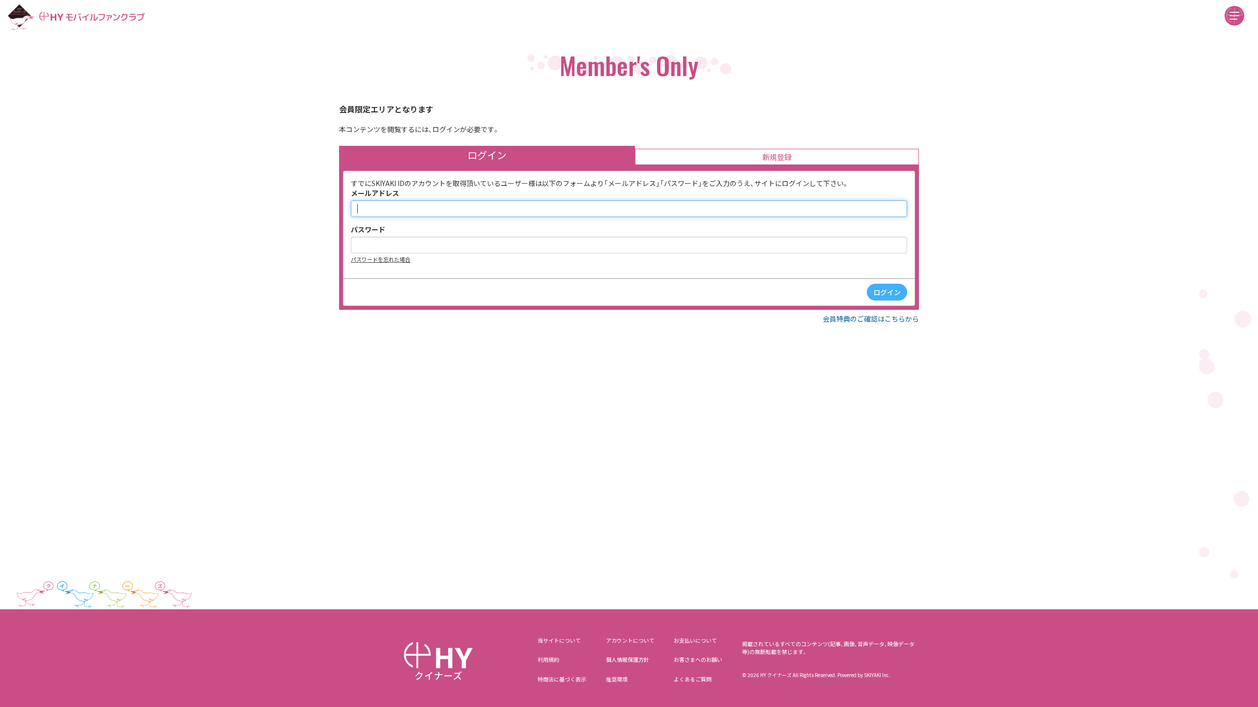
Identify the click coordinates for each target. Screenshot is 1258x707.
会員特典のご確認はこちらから (871, 319)
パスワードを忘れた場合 (380, 259)
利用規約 (548, 659)
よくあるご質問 (693, 679)
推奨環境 (617, 679)
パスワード (368, 229)
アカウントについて (630, 640)
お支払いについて (695, 640)
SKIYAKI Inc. (877, 675)
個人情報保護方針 (627, 659)
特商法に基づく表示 (562, 679)
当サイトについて (559, 640)
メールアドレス (375, 193)
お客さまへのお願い (698, 659)
